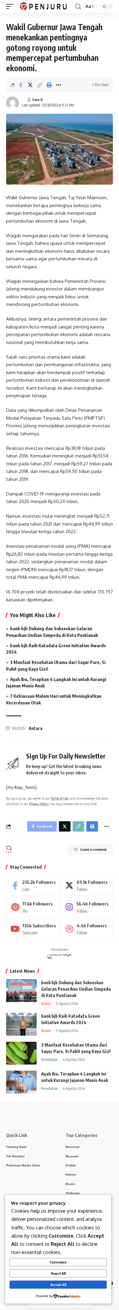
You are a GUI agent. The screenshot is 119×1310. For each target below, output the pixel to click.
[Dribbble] (86, 929)
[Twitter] (86, 885)
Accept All (58, 1285)
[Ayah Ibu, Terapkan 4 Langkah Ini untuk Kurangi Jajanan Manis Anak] (21, 1082)
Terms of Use (59, 798)
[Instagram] (86, 907)
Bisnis (46, 1003)
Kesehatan (49, 1059)
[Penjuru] (43, 6)
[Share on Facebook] (20, 85)
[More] (58, 85)
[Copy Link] (39, 85)
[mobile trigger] (11, 6)
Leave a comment (93, 849)
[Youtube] (32, 929)
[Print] (49, 85)
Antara (35, 728)
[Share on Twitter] (30, 85)
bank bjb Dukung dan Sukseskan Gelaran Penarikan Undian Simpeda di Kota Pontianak (76, 989)
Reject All (58, 1273)
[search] (78, 6)
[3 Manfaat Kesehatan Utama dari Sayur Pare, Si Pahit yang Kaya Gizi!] (21, 1053)
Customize (58, 1262)
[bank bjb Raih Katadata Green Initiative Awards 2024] (21, 1024)
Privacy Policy (38, 804)
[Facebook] (32, 885)
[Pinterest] (32, 907)
